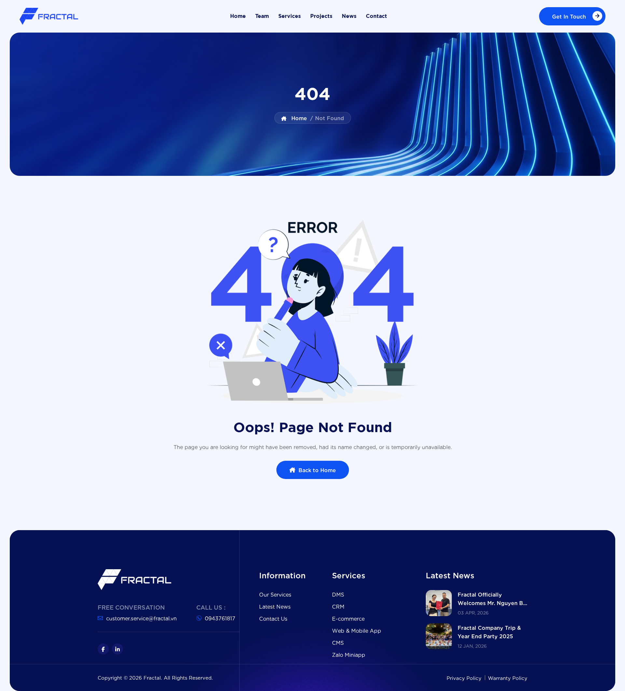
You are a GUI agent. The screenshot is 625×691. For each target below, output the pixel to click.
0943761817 (220, 617)
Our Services (275, 594)
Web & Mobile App (356, 630)
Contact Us (273, 618)
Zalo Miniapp (348, 654)
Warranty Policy (507, 677)
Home (238, 16)
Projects (321, 16)
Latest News (275, 606)
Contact (376, 16)
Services (289, 16)
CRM (338, 606)
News (349, 16)
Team (262, 16)
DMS (338, 594)
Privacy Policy (465, 677)
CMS (338, 642)
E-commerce (348, 618)
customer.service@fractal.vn (141, 617)
